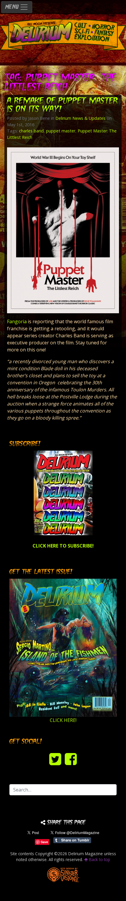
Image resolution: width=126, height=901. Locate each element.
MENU (12, 7)
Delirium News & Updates (80, 118)
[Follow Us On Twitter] (55, 758)
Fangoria (17, 321)
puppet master (60, 131)
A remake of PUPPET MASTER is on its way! (62, 105)
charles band (31, 131)
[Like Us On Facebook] (71, 758)
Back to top (99, 859)
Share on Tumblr (72, 840)
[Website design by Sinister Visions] (63, 874)
